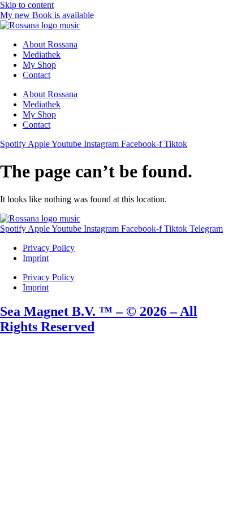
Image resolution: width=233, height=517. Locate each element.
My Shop (39, 64)
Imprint (36, 258)
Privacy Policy (49, 248)
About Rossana (50, 44)
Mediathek (42, 54)
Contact (36, 75)
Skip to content (27, 5)
